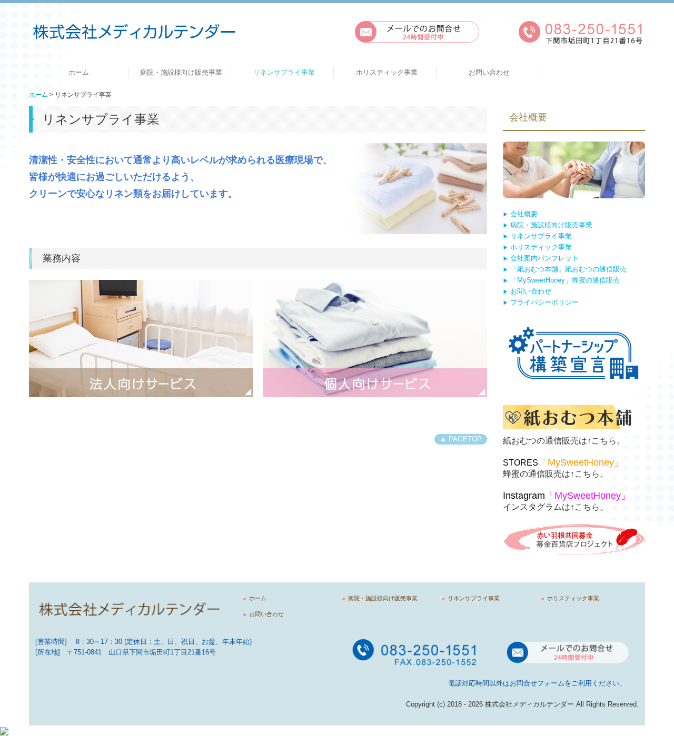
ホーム (78, 72)
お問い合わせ (489, 72)
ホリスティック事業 (387, 72)
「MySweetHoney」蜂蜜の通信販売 (561, 280)
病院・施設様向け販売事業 (181, 72)
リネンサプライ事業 (284, 72)
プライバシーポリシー (543, 302)
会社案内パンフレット (543, 258)
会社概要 (524, 214)
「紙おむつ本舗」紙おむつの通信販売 (568, 269)
